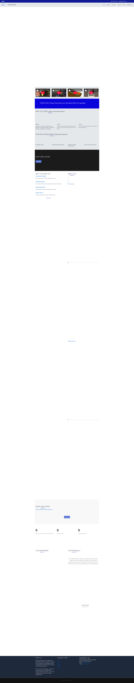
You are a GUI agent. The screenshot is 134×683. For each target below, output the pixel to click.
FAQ (58, 663)
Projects (108, 4)
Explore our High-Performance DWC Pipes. (44, 509)
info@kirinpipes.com (86, 663)
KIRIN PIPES (12, 5)
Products (113, 4)
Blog (124, 4)
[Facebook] (2, 1)
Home (104, 4)
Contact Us (129, 4)
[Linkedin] (3, 1)
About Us (120, 4)
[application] (115, 5)
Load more (38, 161)
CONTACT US (93, 103)
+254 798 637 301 (86, 662)
